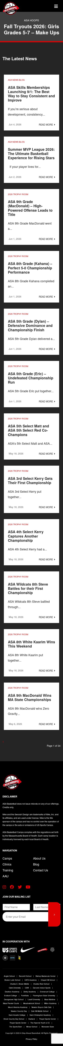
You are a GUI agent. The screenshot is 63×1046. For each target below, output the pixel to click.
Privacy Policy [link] (31, 1039)
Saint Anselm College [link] (17, 1015)
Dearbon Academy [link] (12, 992)
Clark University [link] (15, 988)
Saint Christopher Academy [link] (40, 1015)
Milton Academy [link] (50, 1003)
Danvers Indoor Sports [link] (42, 988)
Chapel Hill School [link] (48, 980)
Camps (7, 858)
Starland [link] (31, 1019)
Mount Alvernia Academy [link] (18, 1007)
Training (8, 870)
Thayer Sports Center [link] (47, 1019)
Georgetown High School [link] (14, 999)
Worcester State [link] (47, 1027)
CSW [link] (27, 988)
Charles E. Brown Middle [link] (20, 984)
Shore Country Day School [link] (14, 1019)
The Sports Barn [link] (16, 1027)
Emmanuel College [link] (47, 992)
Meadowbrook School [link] (31, 1003)
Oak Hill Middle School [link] (40, 1011)
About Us (39, 858)
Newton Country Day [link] (19, 1011)
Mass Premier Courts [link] (11, 1003)
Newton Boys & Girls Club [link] (42, 1007)
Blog (36, 864)
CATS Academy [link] (31, 980)
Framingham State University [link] (44, 995)
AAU (6, 876)
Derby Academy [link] (30, 992)
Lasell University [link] (34, 999)
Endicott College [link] (10, 995)
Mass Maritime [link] (50, 999)
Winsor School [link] (32, 1027)
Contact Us (40, 870)
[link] (18, 8)
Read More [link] (46, 124)
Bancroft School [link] (25, 976)
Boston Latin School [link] (13, 980)
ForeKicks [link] (25, 995)
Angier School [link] (9, 976)
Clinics (7, 864)
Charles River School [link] (41, 984)
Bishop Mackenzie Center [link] (46, 976)
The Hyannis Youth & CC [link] (40, 1023)
